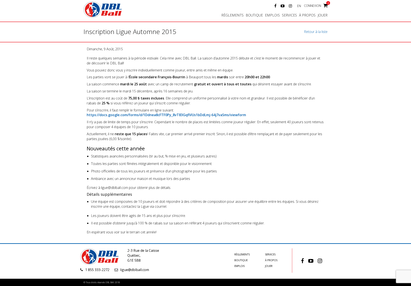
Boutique (254, 15)
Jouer (323, 15)
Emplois (272, 15)
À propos (307, 15)
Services (289, 15)
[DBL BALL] (108, 9)
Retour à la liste (316, 31)
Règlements (232, 15)
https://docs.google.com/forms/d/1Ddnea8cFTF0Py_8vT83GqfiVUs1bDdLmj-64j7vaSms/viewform (166, 115)
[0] (325, 5)
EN (299, 6)
